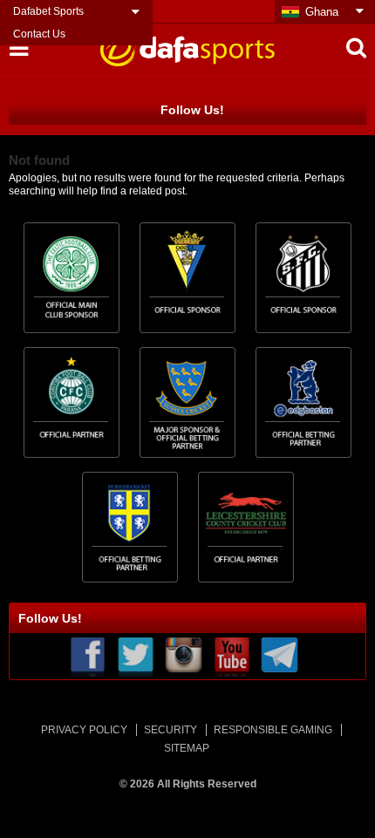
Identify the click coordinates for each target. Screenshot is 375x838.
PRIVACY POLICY (84, 730)
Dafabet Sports (48, 11)
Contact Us (39, 34)
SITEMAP (186, 748)
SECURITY (170, 730)
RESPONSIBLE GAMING (273, 730)
